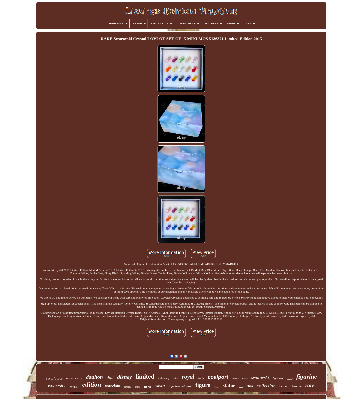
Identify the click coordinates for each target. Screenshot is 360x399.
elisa (250, 385)
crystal (127, 386)
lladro (216, 387)
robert (159, 386)
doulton (94, 377)
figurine (306, 376)
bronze (297, 386)
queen (245, 378)
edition (91, 384)
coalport (218, 377)
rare (310, 385)
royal (188, 376)
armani (235, 378)
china (137, 386)
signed (289, 379)
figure (202, 385)
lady (201, 378)
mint (175, 378)
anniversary (74, 378)
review (73, 387)
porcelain (112, 386)
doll (110, 377)
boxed (284, 386)
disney (124, 377)
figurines (278, 378)
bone (147, 386)
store (241, 387)
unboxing (163, 378)
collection (266, 385)
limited (145, 376)
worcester (57, 385)
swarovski (260, 377)
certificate (54, 378)
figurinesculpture (180, 386)
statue (229, 385)
